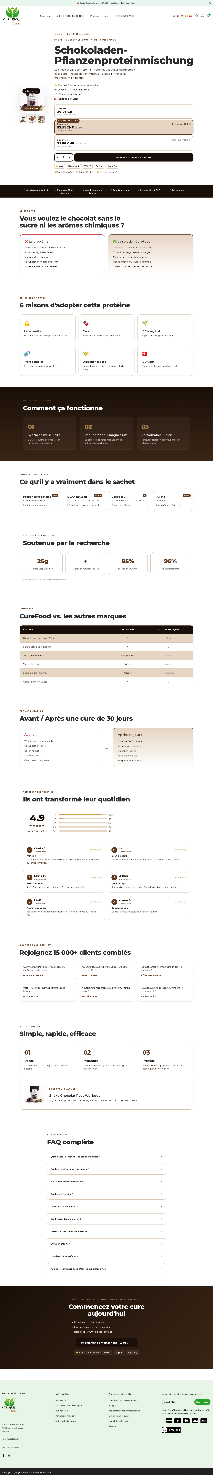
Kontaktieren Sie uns (118, 1421)
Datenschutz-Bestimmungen (68, 1405)
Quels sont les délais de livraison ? (106, 1231)
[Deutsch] (182, 15)
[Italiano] (186, 15)
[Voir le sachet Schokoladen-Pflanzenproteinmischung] (23, 119)
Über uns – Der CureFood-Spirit (123, 1400)
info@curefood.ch (11, 1439)
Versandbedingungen (65, 1416)
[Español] (190, 15)
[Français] (178, 15)
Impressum (60, 1400)
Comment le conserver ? (106, 1206)
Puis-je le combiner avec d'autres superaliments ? (106, 1269)
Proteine (94, 16)
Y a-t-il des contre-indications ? (106, 1181)
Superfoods (45, 16)
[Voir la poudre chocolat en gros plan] (32, 119)
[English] (174, 15)
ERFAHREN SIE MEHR (124, 16)
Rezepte (112, 1426)
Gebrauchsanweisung (119, 1416)
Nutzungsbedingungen (65, 1421)
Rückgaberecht (62, 1410)
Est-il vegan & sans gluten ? (106, 1219)
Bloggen (112, 1405)
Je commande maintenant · (106, 1342)
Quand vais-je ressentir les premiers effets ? (106, 1156)
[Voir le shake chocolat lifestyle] (41, 119)
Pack (106, 16)
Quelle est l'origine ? (106, 1194)
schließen (3, 3)
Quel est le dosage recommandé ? (106, 1169)
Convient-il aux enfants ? (106, 1256)
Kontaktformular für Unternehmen (124, 1410)
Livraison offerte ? (106, 1244)
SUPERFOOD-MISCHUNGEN (71, 16)
